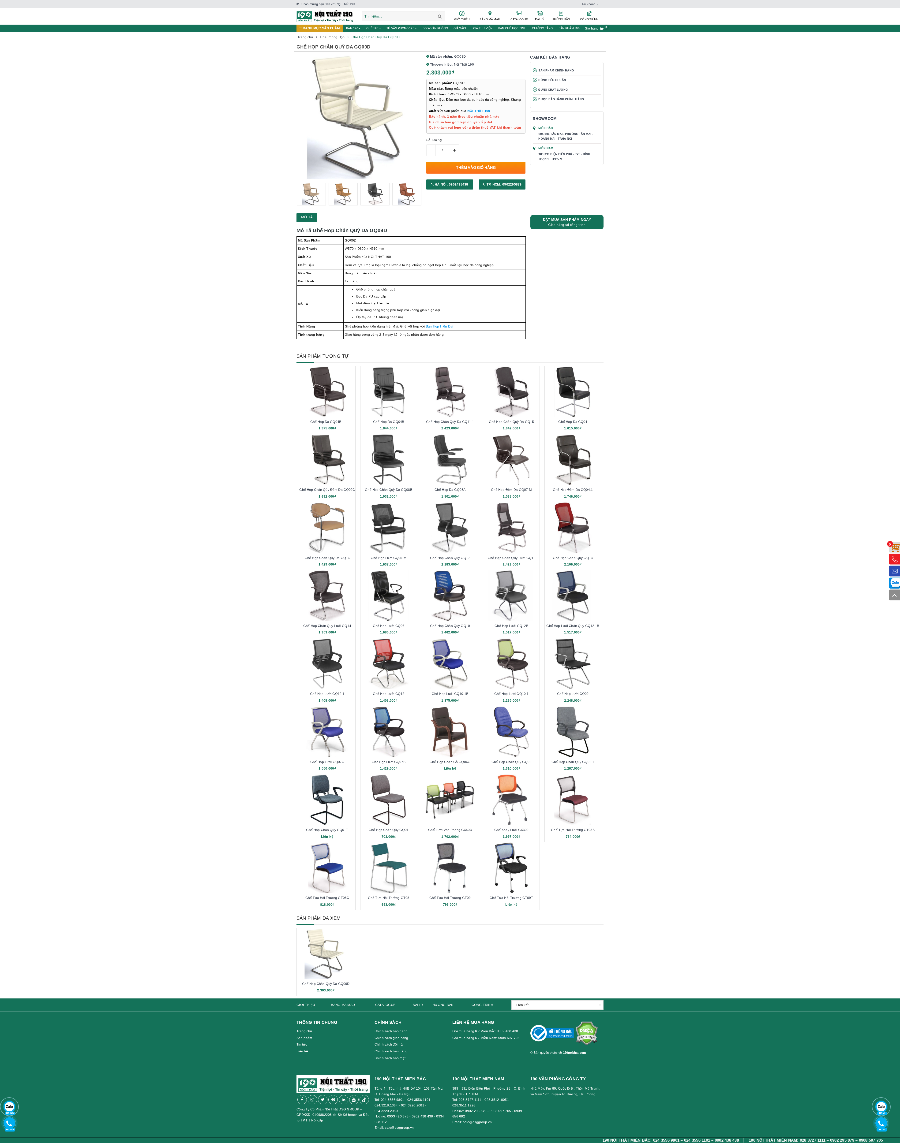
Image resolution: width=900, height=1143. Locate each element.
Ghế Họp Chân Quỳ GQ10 (450, 626)
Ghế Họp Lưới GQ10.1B (450, 694)
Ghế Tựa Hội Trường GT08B (572, 830)
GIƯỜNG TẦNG (542, 28)
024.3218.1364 (386, 1105)
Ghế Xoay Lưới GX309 (511, 830)
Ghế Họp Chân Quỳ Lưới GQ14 (327, 626)
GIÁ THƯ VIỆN (483, 28)
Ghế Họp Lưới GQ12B (511, 626)
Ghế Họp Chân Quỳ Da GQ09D (326, 984)
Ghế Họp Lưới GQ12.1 (327, 694)
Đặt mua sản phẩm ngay (567, 222)
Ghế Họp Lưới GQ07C (327, 762)
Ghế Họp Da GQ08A (450, 489)
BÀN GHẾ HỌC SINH (512, 28)
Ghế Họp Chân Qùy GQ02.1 (572, 762)
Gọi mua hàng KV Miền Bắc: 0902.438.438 (485, 1031)
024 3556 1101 (608, 1140)
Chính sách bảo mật (390, 1058)
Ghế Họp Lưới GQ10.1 (511, 694)
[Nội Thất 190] (324, 16)
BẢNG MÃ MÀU (490, 19)
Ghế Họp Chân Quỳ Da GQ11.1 (450, 422)
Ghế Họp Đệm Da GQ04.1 (573, 489)
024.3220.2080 (386, 1111)
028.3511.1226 (463, 1105)
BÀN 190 (352, 28)
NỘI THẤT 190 (478, 111)
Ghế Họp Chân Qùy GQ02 (511, 762)
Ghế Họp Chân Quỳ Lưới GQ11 (511, 558)
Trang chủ (304, 1031)
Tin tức (301, 1044)
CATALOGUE (519, 19)
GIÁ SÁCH (460, 28)
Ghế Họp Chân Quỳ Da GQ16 (327, 558)
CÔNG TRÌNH (589, 19)
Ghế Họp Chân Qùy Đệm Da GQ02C (327, 489)
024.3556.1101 (418, 1100)
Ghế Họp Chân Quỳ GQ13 (573, 558)
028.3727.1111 (470, 1100)
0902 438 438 (422, 1116)
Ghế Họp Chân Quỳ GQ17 (450, 558)
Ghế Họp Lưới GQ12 (388, 694)
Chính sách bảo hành (391, 1031)
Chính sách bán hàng (391, 1051)
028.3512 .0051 (496, 1100)
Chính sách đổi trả (389, 1044)
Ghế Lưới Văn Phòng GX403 (450, 830)
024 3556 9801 (577, 1140)
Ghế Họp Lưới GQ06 (388, 626)
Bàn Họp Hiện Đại (439, 326)
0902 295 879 (475, 1111)
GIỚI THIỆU (462, 19)
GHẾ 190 (372, 28)
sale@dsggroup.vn (399, 1127)
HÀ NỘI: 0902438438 (451, 184)
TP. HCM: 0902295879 (504, 184)
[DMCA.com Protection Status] (586, 1035)
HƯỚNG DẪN (561, 19)
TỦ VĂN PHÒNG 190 (400, 28)
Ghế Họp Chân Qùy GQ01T (327, 830)
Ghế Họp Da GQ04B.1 (327, 422)
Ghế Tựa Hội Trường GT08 (388, 898)
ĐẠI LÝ (539, 19)
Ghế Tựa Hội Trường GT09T (511, 898)
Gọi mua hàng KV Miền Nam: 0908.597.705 (486, 1038)
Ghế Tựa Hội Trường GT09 (450, 898)
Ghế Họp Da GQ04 (572, 422)
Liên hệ (302, 1051)
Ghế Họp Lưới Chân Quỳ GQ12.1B (572, 626)
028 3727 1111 (723, 1140)
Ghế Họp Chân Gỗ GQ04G (450, 762)
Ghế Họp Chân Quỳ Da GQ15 (511, 422)
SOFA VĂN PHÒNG (435, 28)
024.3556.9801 (392, 1100)
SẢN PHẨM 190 (569, 28)
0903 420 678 (398, 1116)
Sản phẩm (304, 1038)
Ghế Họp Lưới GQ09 (573, 694)
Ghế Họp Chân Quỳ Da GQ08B (388, 489)
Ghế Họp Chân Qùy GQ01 (389, 830)
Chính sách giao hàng (391, 1038)
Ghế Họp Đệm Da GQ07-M (511, 489)
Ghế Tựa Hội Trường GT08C (327, 898)
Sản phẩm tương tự (322, 356)
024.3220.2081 (412, 1105)
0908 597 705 (500, 1111)
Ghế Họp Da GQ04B (388, 422)
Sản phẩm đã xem (318, 918)
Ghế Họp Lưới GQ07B (388, 762)
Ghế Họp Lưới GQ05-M (388, 558)
